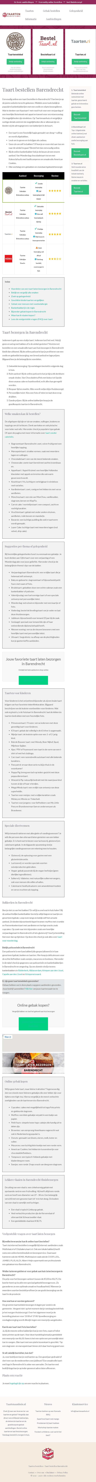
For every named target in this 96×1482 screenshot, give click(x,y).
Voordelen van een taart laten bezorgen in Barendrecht (36, 288)
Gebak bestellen (51, 10)
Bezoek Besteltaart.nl (80, 153)
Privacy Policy (62, 1472)
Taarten (29, 10)
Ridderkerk (23, 970)
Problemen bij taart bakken (48, 1423)
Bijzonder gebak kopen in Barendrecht (28, 311)
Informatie (31, 19)
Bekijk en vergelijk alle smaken (24, 292)
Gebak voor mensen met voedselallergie (29, 304)
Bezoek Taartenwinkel (80, 116)
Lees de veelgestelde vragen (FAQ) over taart (32, 319)
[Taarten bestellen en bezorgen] (11, 14)
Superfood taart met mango (48, 1419)
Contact (31, 1472)
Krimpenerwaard (33, 974)
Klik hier (29, 988)
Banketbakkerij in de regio (23, 307)
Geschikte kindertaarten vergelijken (27, 300)
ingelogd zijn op (17, 1383)
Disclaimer (50, 1472)
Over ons (40, 1472)
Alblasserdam (35, 970)
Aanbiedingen (53, 19)
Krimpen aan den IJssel (52, 970)
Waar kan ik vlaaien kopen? (23, 315)
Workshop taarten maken (48, 1427)
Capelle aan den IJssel (12, 974)
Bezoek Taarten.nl (78, 190)
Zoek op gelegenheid (20, 296)
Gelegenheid (76, 10)
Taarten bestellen (36, 1466)
